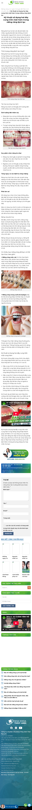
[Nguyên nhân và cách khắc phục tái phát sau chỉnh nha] (26, 549)
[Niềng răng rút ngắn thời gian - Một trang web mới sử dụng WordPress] (16, 3)
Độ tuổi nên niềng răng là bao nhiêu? (16, 704)
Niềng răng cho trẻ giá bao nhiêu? (15, 679)
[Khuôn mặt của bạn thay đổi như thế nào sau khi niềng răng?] (26, 567)
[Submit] (29, 587)
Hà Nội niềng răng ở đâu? (12, 683)
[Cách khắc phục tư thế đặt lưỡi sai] (16, 567)
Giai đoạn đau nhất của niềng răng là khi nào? (17, 687)
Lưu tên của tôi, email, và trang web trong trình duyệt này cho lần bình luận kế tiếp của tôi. (16, 528)
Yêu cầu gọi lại (10, 806)
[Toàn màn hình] (28, 629)
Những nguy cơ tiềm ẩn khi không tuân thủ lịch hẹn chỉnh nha (6, 557)
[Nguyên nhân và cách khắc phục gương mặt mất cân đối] (16, 549)
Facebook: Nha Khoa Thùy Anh (8, 765)
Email (5, 510)
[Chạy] (3, 629)
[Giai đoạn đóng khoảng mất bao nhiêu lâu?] (6, 567)
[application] (16, 623)
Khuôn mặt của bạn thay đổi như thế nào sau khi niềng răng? (25, 575)
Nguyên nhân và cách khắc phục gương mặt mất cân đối (16, 557)
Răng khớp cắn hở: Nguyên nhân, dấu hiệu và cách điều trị (16, 696)
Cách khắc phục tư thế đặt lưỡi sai (16, 575)
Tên (5, 503)
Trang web (6, 518)
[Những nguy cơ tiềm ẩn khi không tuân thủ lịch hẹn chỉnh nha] (6, 549)
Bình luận (6, 489)
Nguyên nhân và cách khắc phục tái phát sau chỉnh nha (25, 557)
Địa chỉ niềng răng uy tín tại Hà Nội (15, 672)
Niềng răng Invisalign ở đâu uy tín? (15, 708)
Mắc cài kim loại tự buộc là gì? (14, 701)
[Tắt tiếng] (26, 629)
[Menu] (2, 3)
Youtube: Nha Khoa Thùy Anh (8, 768)
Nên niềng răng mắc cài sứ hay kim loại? (17, 676)
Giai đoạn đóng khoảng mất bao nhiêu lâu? (5, 575)
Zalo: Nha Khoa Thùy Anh (7, 770)
